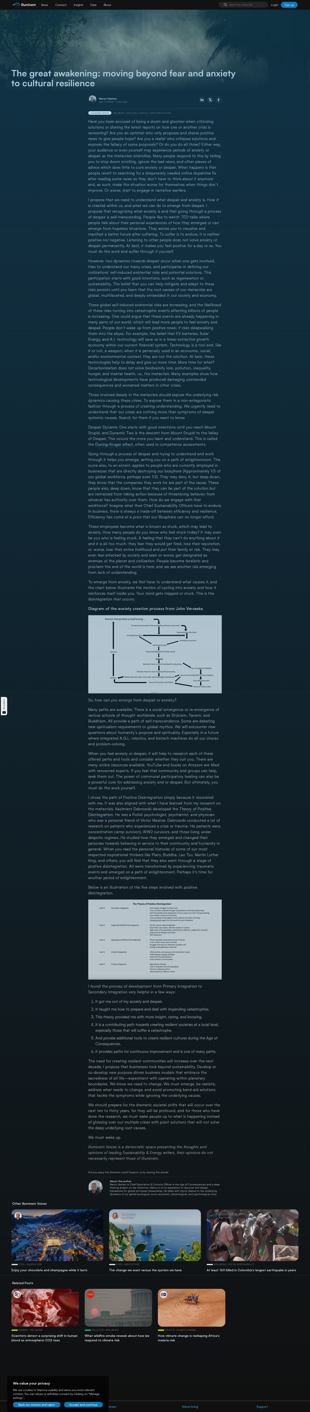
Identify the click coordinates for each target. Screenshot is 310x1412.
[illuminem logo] (24, 5)
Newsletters (4, 704)
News (44, 5)
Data (93, 5)
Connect (61, 5)
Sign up (289, 5)
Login (274, 5)
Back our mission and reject (36, 1404)
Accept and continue (83, 1404)
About (107, 5)
